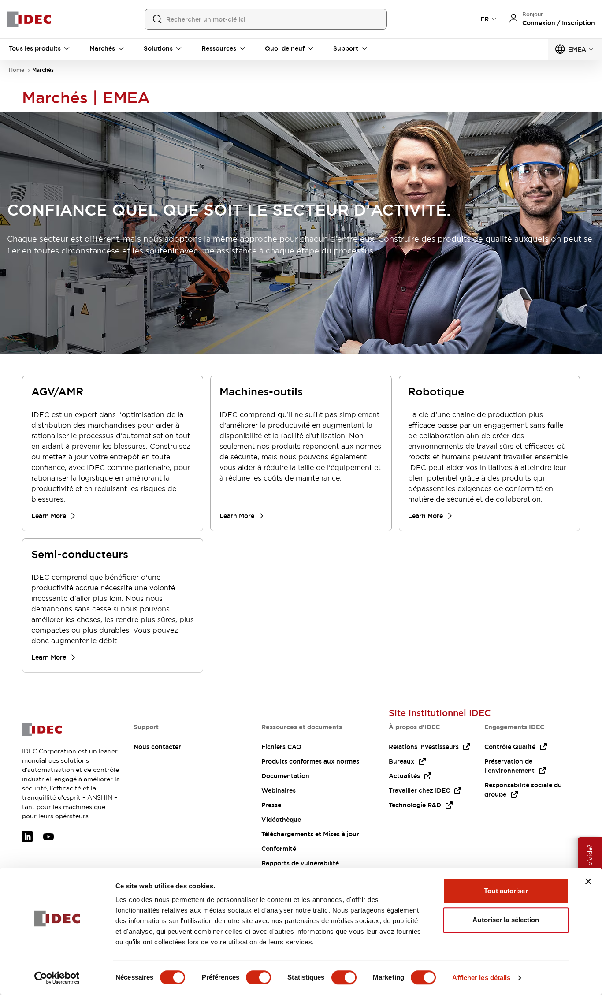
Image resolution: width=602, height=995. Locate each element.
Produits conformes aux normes (310, 761)
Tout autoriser (506, 890)
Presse (271, 805)
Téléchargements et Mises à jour (310, 834)
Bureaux (401, 761)
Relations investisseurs (424, 747)
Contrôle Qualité (509, 747)
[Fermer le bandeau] (588, 881)
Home (16, 70)
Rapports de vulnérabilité (300, 863)
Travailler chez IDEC (419, 790)
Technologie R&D (415, 805)
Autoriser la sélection (505, 920)
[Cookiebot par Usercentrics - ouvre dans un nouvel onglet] (57, 977)
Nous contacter (157, 747)
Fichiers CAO (281, 747)
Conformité (278, 849)
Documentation (285, 776)
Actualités (404, 776)
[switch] (258, 977)
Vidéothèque (281, 820)
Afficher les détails (481, 977)
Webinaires (278, 790)
